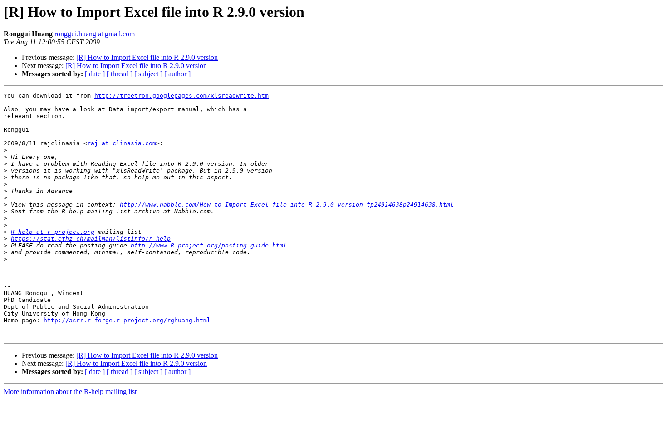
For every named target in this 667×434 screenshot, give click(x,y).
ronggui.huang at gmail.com (94, 34)
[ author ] (177, 74)
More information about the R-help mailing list (70, 391)
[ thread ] (119, 74)
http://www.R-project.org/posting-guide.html (209, 245)
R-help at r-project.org (52, 231)
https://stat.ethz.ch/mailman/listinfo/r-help (91, 238)
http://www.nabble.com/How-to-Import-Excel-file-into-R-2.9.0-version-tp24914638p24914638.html (287, 204)
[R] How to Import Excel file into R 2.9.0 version (147, 57)
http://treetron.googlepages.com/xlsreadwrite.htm (181, 95)
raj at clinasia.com (121, 143)
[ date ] (95, 74)
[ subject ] (148, 74)
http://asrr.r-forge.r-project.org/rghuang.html (127, 320)
